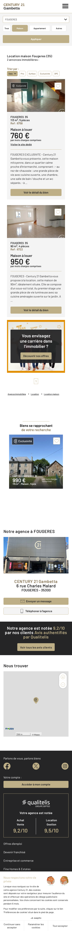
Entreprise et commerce (18, 860)
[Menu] (65, 5)
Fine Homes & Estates (17, 869)
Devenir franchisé (14, 852)
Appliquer (36, 39)
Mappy (37, 734)
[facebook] (6, 766)
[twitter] (36, 766)
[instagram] (65, 766)
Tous (7, 28)
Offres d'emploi (12, 843)
